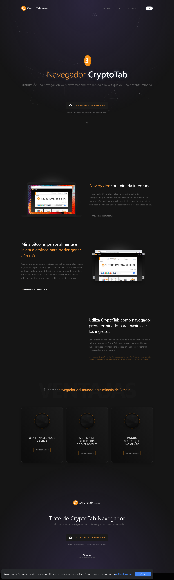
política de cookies (123, 574)
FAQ (119, 8)
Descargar (108, 8)
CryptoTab (131, 8)
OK (143, 574)
